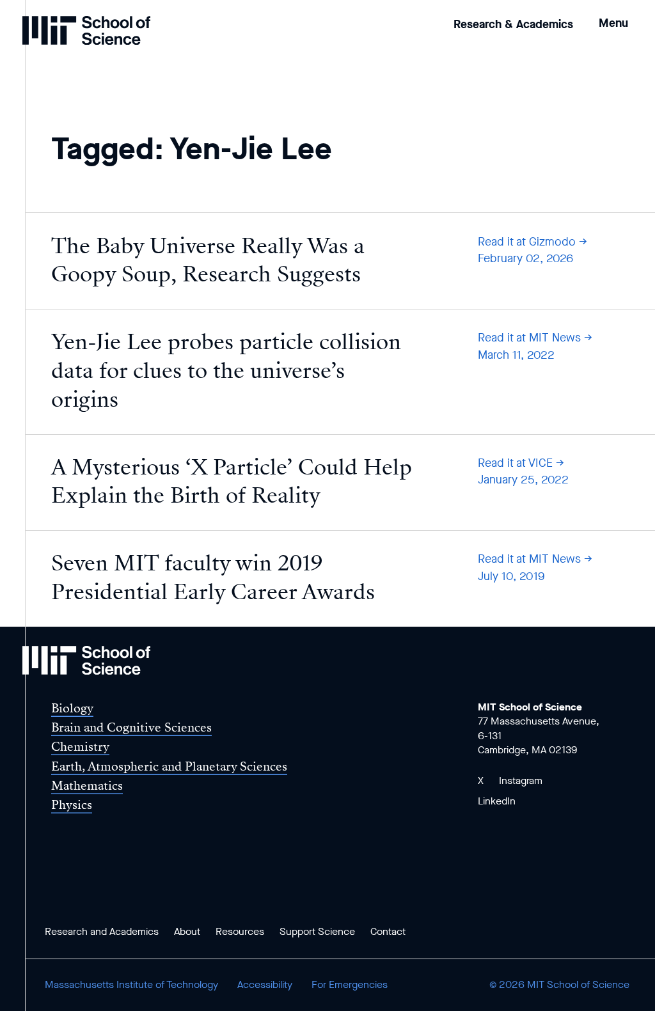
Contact (388, 931)
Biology (72, 708)
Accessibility (264, 984)
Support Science (317, 931)
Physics (71, 804)
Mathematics (87, 785)
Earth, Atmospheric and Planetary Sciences (169, 766)
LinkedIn (497, 801)
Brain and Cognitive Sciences (131, 727)
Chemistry (80, 746)
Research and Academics (102, 931)
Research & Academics (513, 24)
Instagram (520, 780)
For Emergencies (350, 984)
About (187, 931)
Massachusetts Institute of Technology (131, 984)
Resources (240, 931)
